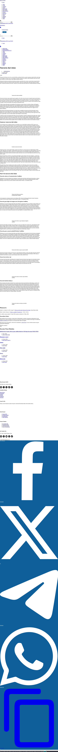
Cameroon (2, 396)
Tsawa (1, 353)
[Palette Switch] (29, 27)
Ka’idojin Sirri (4, 416)
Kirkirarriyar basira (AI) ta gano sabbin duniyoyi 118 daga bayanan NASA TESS (19, 331)
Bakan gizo (2, 358)
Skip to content (2, 0)
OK (44, 751)
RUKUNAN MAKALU (6, 50)
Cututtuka (4, 6)
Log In (4, 32)
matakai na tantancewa (4, 320)
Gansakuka (2, 393)
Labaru (3, 334)
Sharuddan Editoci (5, 424)
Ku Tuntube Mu (5, 423)
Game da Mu (4, 414)
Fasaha (3, 7)
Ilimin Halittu (4, 9)
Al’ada (3, 5)
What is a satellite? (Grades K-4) (16, 312)
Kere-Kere (4, 13)
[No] (46, 751)
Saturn (1, 342)
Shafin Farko (4, 48)
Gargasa (1, 395)
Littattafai (4, 16)
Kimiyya (4, 14)
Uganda (1, 394)
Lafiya (3, 15)
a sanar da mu (23, 322)
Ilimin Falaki (4, 8)
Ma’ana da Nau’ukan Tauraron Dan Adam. (23, 310)
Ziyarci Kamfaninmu (6, 426)
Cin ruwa (1, 397)
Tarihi (3, 18)
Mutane (3, 17)
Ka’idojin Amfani (5, 415)
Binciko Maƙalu (5, 49)
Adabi (3, 4)
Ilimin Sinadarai (5, 10)
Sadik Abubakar (7, 71)
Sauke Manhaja (5, 417)
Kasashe (3, 12)
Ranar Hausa (2, 392)
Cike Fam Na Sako (5, 425)
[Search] (0, 20)
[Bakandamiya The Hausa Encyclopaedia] (6, 41)
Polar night (2, 347)
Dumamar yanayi (4, 337)
